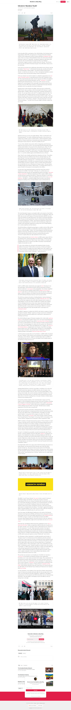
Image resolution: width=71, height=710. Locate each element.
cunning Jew (43, 80)
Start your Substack (33, 705)
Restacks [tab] (24, 653)
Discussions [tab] (25, 665)
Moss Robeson (20, 9)
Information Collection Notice (35, 693)
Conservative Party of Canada (43, 321)
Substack (30, 707)
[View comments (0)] (22, 13)
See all (20, 688)
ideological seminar (22, 309)
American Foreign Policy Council (39, 331)
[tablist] (22, 653)
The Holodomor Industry (23, 674)
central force (20, 556)
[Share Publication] (59, 2)
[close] (45, 678)
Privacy (35, 703)
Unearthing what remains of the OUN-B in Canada (26, 669)
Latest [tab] (22, 665)
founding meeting (48, 515)
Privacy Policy (43, 693)
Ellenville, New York (44, 298)
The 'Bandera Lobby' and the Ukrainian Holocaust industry (27, 676)
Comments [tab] (20, 653)
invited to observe (34, 237)
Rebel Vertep (26, 69)
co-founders (31, 415)
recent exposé (30, 289)
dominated (31, 562)
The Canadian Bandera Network (25, 668)
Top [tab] (19, 665)
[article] (35, 670)
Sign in (68, 1)
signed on (43, 433)
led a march (36, 498)
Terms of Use (40, 692)
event (42, 286)
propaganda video (47, 56)
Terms (38, 703)
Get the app (40, 705)
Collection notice (42, 703)
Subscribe (63, 1)
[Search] (57, 2)
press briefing (23, 568)
